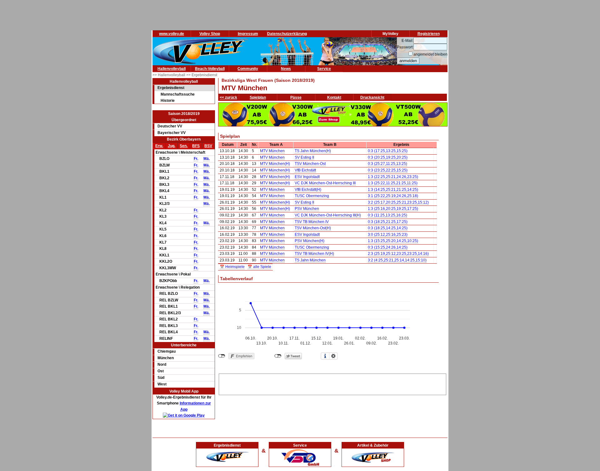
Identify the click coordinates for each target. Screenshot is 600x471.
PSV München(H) (309, 241)
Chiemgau (167, 351)
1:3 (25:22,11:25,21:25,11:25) (393, 183)
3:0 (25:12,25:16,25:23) (388, 234)
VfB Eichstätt (305, 170)
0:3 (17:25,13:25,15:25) (388, 151)
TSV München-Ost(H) (313, 228)
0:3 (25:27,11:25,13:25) (387, 163)
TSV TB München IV (312, 222)
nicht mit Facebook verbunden (221, 356)
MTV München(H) (275, 163)
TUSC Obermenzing (312, 196)
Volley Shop (209, 34)
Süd (161, 377)
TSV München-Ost (310, 163)
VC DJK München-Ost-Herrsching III (325, 183)
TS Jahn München (310, 260)
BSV (208, 146)
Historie (168, 100)
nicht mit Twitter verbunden (278, 356)
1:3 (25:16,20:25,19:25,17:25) (393, 208)
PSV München (307, 208)
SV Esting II (304, 157)
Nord (162, 364)
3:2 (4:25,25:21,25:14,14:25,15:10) (397, 260)
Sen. (184, 146)
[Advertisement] (332, 383)
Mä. (206, 158)
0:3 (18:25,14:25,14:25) (388, 228)
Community (248, 69)
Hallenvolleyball (172, 69)
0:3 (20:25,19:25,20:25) (388, 157)
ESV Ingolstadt (307, 177)
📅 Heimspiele (232, 267)
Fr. (196, 158)
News (286, 69)
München (166, 358)
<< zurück (228, 97)
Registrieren (429, 34)
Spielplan (258, 97)
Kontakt (334, 97)
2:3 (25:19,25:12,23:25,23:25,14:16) (398, 253)
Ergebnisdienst (171, 88)
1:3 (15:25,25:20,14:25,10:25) (393, 241)
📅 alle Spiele (259, 267)
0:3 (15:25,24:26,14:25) (388, 247)
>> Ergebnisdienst (201, 75)
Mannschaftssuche (178, 94)
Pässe (296, 97)
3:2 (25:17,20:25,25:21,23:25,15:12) (398, 202)
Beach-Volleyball (210, 69)
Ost (161, 371)
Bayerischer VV (172, 133)
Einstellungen (333, 356)
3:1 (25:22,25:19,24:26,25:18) (393, 196)
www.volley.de (171, 34)
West (162, 384)
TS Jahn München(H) (313, 151)
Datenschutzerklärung (287, 34)
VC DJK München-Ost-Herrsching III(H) (328, 215)
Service (324, 69)
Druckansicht (372, 97)
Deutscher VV (170, 126)
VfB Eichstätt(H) (308, 189)
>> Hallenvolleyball (169, 75)
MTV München (272, 151)
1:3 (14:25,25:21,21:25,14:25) (393, 189)
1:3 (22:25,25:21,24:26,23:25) (393, 177)
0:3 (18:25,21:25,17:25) (388, 222)
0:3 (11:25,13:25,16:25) (387, 215)
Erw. (159, 146)
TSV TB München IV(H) (314, 253)
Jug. (171, 146)
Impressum (248, 34)
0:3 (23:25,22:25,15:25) (388, 170)
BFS (196, 146)
